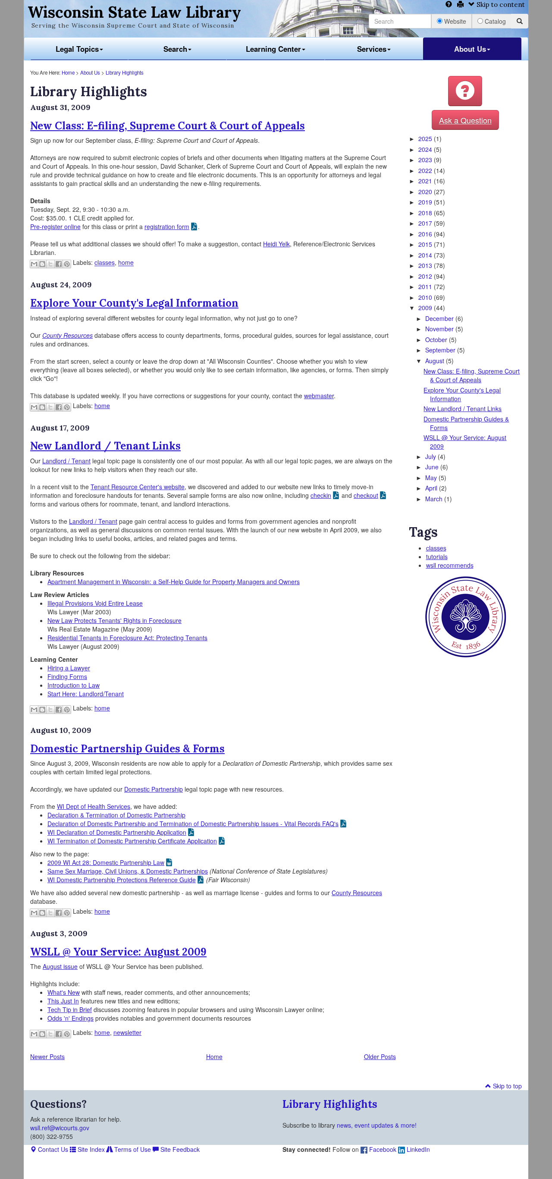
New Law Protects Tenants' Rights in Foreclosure (114, 620)
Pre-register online (55, 226)
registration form (166, 226)
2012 (426, 276)
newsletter (127, 1032)
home (126, 262)
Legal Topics (77, 49)
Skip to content (500, 4)
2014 (426, 255)
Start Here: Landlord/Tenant (85, 693)
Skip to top (506, 1086)
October (437, 339)
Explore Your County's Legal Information (134, 303)
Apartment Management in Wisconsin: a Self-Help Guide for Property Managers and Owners (173, 581)
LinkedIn (417, 1149)
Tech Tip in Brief (69, 1009)
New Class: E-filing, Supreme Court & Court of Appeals (167, 125)
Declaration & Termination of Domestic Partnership (116, 815)
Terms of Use (132, 1149)
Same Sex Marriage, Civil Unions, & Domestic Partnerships (127, 871)
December (440, 318)
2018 (426, 212)
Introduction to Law (73, 685)
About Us (470, 49)
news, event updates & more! (377, 1125)
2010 (426, 297)
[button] (465, 91)
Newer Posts (47, 1056)
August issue (60, 966)
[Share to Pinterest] (67, 264)
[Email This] (34, 264)
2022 (426, 170)
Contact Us (52, 1149)
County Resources (357, 892)
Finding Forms (67, 676)
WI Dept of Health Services (93, 806)
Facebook (381, 1149)
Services (371, 49)
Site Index (90, 1149)
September (441, 350)
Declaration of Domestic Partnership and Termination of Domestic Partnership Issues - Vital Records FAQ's (193, 823)
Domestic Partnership (153, 789)
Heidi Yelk (276, 243)
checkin (320, 495)
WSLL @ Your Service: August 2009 (118, 952)
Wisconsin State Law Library (134, 12)
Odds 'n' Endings (70, 1018)
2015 (426, 244)
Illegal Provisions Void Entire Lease (95, 603)
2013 (426, 265)
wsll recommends (450, 565)
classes (104, 262)
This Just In (63, 1001)
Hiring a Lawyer (68, 667)
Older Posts (380, 1056)
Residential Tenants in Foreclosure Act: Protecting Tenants (127, 637)
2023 (426, 159)
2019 (426, 202)
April (432, 488)
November (440, 328)
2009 (426, 307)
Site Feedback (179, 1149)
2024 (426, 149)
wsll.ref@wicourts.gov (59, 1127)
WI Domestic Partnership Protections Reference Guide (121, 879)
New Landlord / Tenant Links (105, 446)
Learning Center (273, 49)
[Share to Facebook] (58, 264)
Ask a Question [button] (465, 120)
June (432, 466)
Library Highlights (125, 72)
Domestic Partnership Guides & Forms (127, 748)
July (431, 456)
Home (68, 72)
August (435, 360)
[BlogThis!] (42, 264)
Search (175, 49)
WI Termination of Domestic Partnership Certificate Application (132, 841)
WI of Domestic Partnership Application (116, 832)
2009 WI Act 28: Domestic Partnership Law (105, 862)
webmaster (319, 395)
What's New (63, 992)
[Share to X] (50, 264)
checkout (366, 495)
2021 (426, 180)
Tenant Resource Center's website (138, 486)
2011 (426, 286)
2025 (426, 138)
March (434, 498)
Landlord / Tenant (66, 460)
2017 (426, 223)
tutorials (437, 556)
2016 (426, 234)
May (432, 477)
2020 (426, 191)
